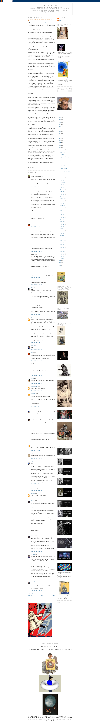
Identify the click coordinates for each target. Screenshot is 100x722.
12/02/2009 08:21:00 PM (36, 390)
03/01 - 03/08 (62, 244)
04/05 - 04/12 (62, 235)
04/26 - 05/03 (62, 230)
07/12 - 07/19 (62, 210)
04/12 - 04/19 (62, 233)
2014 (60, 138)
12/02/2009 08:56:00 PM (36, 406)
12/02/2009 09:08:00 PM (36, 414)
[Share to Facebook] (32, 167)
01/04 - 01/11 (62, 258)
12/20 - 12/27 (62, 150)
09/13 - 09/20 (62, 194)
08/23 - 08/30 (62, 200)
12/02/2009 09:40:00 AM (36, 186)
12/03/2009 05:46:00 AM (36, 458)
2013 (60, 140)
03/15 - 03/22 (62, 240)
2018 (60, 131)
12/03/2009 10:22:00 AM (36, 497)
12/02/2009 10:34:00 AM (36, 220)
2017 (60, 133)
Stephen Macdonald (34, 386)
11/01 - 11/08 (62, 182)
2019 (60, 129)
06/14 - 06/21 (62, 217)
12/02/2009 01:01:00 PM (36, 251)
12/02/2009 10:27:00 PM (36, 425)
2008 (60, 260)
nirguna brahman (32, 111)
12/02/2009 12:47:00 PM (36, 241)
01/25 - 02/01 (62, 253)
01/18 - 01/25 (62, 254)
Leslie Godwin (33, 393)
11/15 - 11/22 (62, 178)
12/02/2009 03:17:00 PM (36, 300)
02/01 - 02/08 (62, 251)
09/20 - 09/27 (62, 193)
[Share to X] (30, 167)
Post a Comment (31, 593)
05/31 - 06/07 (62, 221)
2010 (60, 145)
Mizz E (32, 223)
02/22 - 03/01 (62, 246)
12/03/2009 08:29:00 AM (36, 490)
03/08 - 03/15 (62, 242)
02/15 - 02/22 (62, 247)
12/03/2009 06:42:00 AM (36, 483)
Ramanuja (42, 154)
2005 (60, 265)
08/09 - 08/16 (62, 203)
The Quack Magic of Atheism (65, 174)
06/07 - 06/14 (62, 219)
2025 (60, 119)
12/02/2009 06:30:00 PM (36, 349)
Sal (31, 453)
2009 (60, 147)
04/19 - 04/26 (62, 231)
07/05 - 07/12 (62, 212)
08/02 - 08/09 (62, 205)
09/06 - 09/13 (62, 196)
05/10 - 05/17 (62, 226)
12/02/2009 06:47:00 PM (36, 360)
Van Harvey (33, 500)
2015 (60, 137)
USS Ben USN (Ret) (34, 418)
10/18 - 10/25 (62, 186)
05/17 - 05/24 (62, 224)
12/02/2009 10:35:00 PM (36, 441)
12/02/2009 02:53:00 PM (36, 277)
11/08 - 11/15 (62, 180)
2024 (60, 121)
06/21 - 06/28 (62, 216)
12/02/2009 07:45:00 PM (36, 383)
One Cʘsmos (50, 6)
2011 (60, 144)
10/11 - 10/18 (62, 187)
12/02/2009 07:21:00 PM (36, 375)
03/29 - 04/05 (62, 237)
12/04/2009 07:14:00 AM (36, 578)
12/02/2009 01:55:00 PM (36, 268)
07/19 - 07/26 (62, 208)
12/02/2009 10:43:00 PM (36, 450)
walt (31, 174)
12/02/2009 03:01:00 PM (36, 284)
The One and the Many (47, 22)
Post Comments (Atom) (37, 598)
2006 (60, 264)
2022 (60, 124)
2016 (60, 135)
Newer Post (30, 595)
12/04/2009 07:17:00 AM (36, 590)
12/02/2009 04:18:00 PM (36, 314)
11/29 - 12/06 (62, 156)
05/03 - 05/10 (62, 228)
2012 (60, 142)
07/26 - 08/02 (62, 207)
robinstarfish (33, 317)
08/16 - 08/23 (62, 201)
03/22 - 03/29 (62, 238)
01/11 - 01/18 (62, 256)
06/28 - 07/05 (62, 214)
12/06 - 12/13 (62, 154)
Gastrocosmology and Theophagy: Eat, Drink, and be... (66, 167)
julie (31, 287)
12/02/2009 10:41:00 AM (36, 226)
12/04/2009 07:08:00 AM (36, 551)
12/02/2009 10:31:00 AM (36, 211)
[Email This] (28, 167)
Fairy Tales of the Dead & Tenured (66, 170)
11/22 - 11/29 (62, 177)
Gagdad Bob (33, 345)
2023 (60, 122)
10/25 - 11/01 (62, 184)
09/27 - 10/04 (62, 191)
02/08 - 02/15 (62, 249)
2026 (60, 117)
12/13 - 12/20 (62, 152)
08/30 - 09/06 (62, 198)
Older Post (53, 595)
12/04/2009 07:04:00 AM (36, 532)
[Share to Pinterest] (33, 167)
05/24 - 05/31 (62, 223)
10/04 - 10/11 (62, 189)
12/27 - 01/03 (62, 149)
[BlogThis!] (29, 167)
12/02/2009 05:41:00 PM (36, 342)
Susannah (32, 378)
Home (42, 595)
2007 (60, 262)
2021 (60, 126)
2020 (60, 128)
